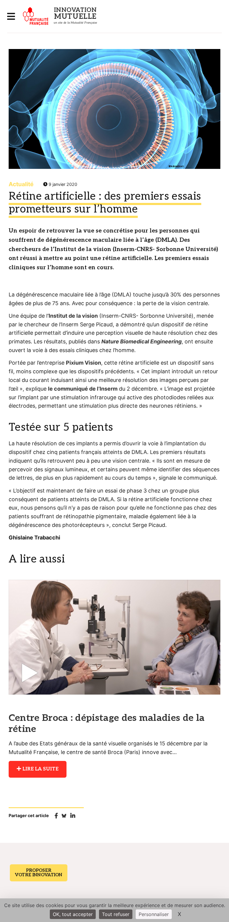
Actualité (21, 184)
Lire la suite (39, 769)
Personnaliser (154, 914)
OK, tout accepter (73, 914)
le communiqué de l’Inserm (82, 389)
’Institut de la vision (72, 316)
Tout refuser (115, 914)
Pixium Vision (83, 363)
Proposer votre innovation (38, 872)
